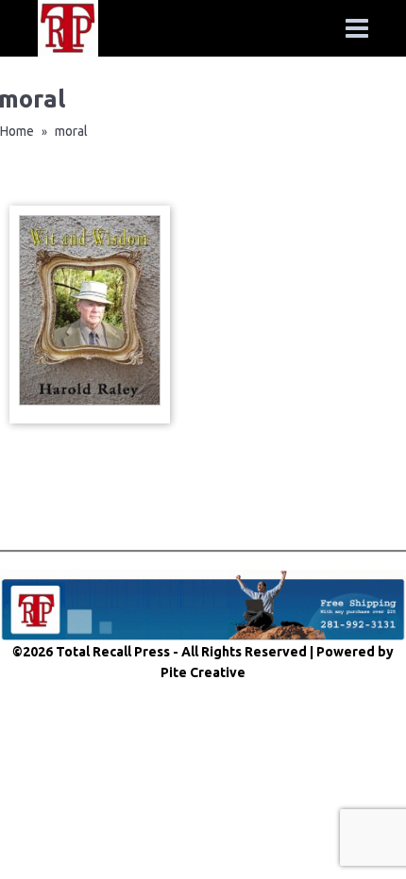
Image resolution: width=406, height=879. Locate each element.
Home (17, 131)
